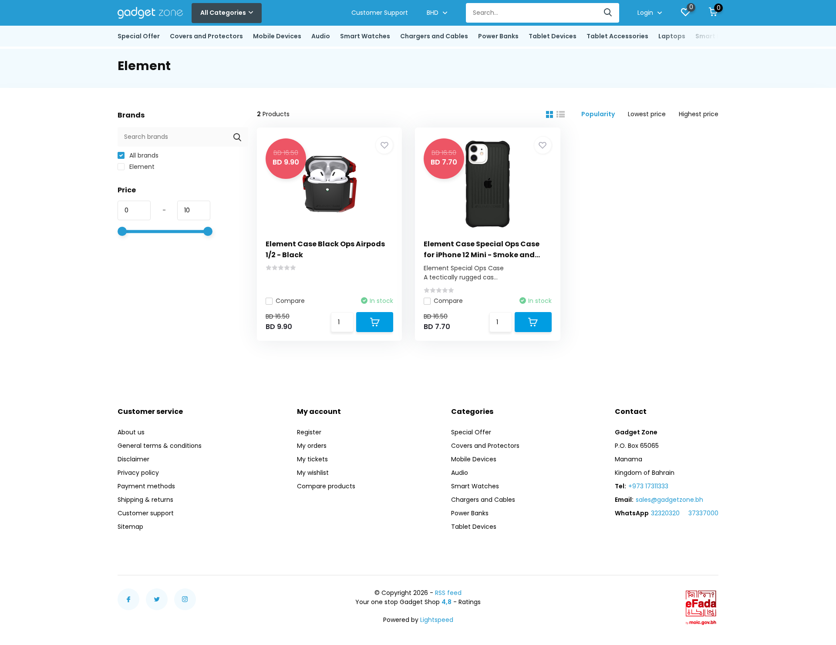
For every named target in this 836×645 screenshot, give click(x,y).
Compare (290, 300)
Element (141, 166)
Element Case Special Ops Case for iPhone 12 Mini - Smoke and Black (481, 255)
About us (131, 432)
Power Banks (498, 36)
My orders (312, 445)
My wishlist (313, 472)
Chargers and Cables (434, 36)
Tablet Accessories (617, 36)
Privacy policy (138, 472)
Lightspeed (436, 619)
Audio (320, 36)
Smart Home (715, 36)
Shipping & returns (145, 499)
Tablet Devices (552, 36)
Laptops (671, 36)
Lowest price (647, 114)
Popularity (598, 114)
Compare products (326, 486)
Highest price (698, 114)
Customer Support (379, 12)
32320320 (665, 513)
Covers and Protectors (206, 36)
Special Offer (139, 36)
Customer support (146, 513)
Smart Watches (365, 36)
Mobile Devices (277, 36)
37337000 (703, 513)
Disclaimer (133, 459)
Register (309, 432)
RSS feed (448, 592)
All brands (143, 155)
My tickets (312, 459)
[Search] (608, 13)
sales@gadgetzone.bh (669, 499)
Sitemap (130, 526)
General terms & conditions (160, 445)
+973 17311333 (648, 486)
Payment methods (146, 486)
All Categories (223, 12)
